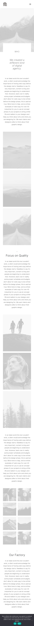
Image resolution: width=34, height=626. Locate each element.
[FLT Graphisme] (5, 4)
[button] (30, 4)
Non (19, 623)
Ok (15, 623)
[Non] (32, 620)
